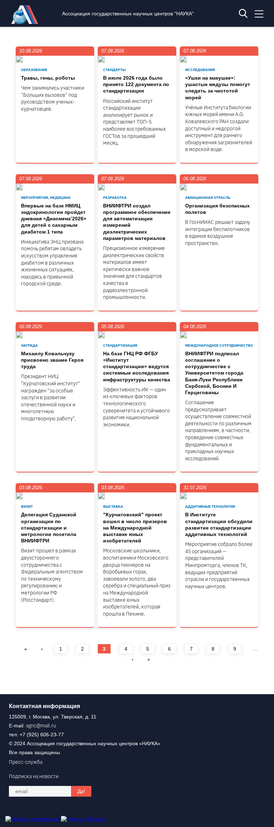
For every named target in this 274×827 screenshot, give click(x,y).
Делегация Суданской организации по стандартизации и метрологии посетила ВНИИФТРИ (48, 527)
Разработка (115, 197)
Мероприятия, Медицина (46, 197)
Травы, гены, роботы (48, 78)
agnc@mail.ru (41, 725)
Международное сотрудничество (219, 345)
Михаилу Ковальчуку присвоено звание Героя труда (52, 360)
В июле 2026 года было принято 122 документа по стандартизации (136, 84)
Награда (29, 345)
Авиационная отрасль (207, 197)
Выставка (113, 506)
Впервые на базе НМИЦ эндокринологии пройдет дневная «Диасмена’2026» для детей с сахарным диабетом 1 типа (53, 219)
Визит (27, 506)
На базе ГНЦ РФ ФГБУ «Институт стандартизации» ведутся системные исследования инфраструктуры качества (136, 366)
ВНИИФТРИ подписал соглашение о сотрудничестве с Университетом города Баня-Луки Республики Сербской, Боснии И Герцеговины (214, 373)
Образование (34, 69)
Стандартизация (120, 345)
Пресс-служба (25, 762)
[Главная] (26, 22)
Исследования (200, 69)
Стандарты (114, 69)
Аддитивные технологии (210, 506)
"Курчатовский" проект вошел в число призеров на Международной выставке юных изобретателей (135, 527)
